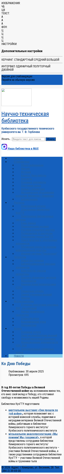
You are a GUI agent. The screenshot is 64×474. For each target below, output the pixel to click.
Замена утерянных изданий (36, 294)
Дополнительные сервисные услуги (35, 350)
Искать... (6, 139)
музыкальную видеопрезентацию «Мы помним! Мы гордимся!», (33, 435)
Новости (19, 356)
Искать (50, 139)
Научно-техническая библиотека (25, 117)
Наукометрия (28, 325)
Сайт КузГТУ (8, 83)
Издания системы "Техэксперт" (39, 253)
